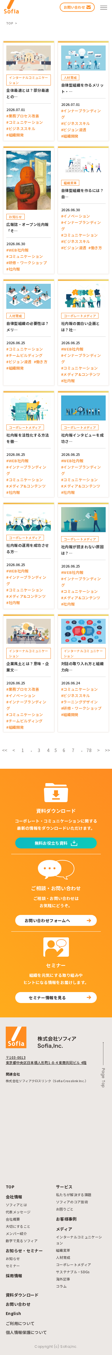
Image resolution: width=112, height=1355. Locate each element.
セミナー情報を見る (47, 997)
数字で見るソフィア (22, 1240)
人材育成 (63, 1257)
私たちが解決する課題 (74, 1194)
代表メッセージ (18, 1211)
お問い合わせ (18, 1304)
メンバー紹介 (16, 1233)
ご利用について (20, 1323)
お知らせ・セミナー (24, 1250)
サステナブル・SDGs (73, 1271)
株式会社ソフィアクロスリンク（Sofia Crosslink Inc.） (47, 1080)
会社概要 (13, 1219)
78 (89, 750)
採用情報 (14, 1275)
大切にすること (18, 1226)
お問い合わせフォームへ (47, 920)
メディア (64, 1229)
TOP (10, 1187)
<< (4, 750)
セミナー (13, 1265)
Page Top (103, 1078)
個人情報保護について (26, 1332)
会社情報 (14, 1197)
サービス (64, 1187)
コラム (61, 1286)
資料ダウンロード (22, 1295)
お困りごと (65, 1208)
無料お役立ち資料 (51, 843)
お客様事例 (66, 1219)
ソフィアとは (16, 1204)
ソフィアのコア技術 (72, 1201)
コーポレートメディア (73, 1264)
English (13, 1313)
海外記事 (63, 1278)
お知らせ (13, 1258)
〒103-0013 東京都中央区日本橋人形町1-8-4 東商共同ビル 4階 (46, 1060)
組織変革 (63, 1250)
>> (107, 750)
